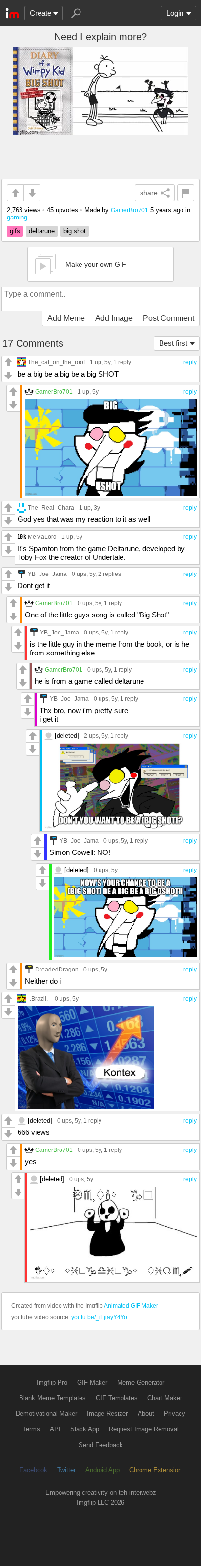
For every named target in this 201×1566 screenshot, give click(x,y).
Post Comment (168, 318)
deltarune (42, 231)
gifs (15, 231)
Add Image (114, 318)
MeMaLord (42, 537)
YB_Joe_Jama (47, 574)
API (55, 1429)
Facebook (33, 1470)
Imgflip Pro (52, 1382)
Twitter (66, 1470)
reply (190, 362)
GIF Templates (117, 1398)
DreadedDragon (57, 969)
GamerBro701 (129, 210)
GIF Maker (92, 1382)
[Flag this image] (185, 192)
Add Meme (66, 318)
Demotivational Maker (46, 1413)
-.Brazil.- (39, 998)
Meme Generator (140, 1382)
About (146, 1413)
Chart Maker (164, 1398)
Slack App (84, 1429)
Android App (102, 1470)
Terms (31, 1429)
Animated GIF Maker (131, 1305)
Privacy (174, 1413)
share (149, 193)
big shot (74, 231)
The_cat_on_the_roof (56, 362)
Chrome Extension (155, 1470)
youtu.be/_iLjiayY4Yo (99, 1317)
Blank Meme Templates (52, 1398)
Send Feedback (101, 1444)
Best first (173, 343)
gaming (17, 217)
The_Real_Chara (51, 507)
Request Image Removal (144, 1429)
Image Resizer (107, 1413)
